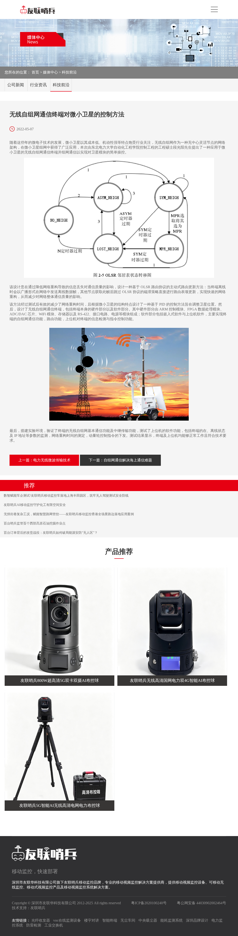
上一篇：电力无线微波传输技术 (44, 460)
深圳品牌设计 (197, 920)
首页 (35, 72)
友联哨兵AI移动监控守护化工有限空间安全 (35, 505)
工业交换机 (53, 925)
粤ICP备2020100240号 (149, 903)
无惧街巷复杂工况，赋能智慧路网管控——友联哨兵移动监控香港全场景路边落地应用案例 (69, 514)
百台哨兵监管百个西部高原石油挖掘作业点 (35, 523)
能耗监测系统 (171, 920)
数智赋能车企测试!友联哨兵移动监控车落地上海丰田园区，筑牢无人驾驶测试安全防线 (66, 495)
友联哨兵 (37, 908)
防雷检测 (33, 925)
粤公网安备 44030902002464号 (201, 903)
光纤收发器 (40, 920)
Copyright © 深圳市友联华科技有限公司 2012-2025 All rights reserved (66, 903)
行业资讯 (38, 85)
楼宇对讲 (91, 920)
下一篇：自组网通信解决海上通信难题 (120, 460)
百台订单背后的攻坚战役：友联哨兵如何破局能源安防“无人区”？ (51, 532)
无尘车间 (127, 920)
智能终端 (109, 920)
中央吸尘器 (148, 920)
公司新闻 (15, 85)
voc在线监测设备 (67, 920)
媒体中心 (50, 72)
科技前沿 (69, 72)
